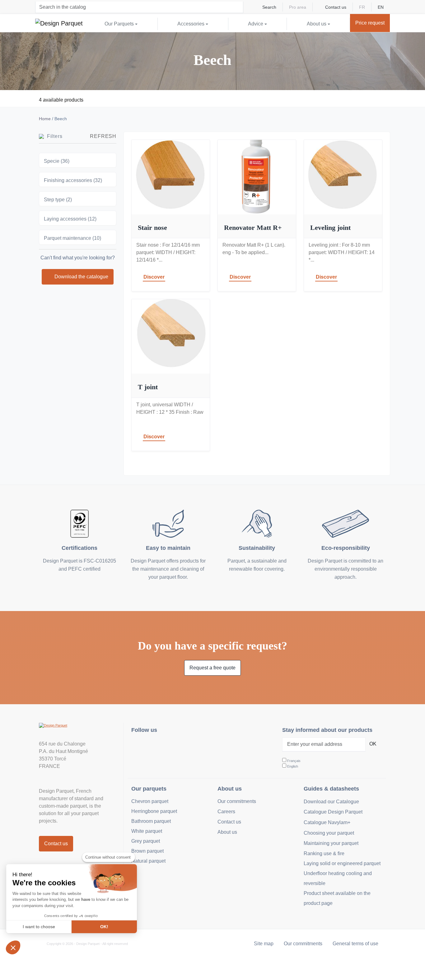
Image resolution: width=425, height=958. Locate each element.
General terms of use (355, 943)
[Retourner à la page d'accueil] (59, 23)
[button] (13, 947)
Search (269, 7)
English (292, 766)
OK (372, 743)
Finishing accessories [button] (73, 180)
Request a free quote (212, 667)
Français (294, 761)
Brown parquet (147, 851)
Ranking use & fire (324, 853)
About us (227, 832)
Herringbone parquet (154, 811)
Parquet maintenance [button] (72, 238)
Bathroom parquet (151, 821)
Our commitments (236, 801)
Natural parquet (148, 861)
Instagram (139, 746)
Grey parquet (145, 841)
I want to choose (39, 926)
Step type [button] (58, 199)
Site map (263, 943)
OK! (104, 926)
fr (362, 7)
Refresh (103, 136)
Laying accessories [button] (70, 218)
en (381, 7)
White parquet (146, 831)
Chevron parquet (149, 801)
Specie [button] (56, 161)
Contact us (335, 7)
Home (45, 118)
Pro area (297, 7)
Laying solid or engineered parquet (342, 863)
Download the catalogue (81, 276)
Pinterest (167, 746)
